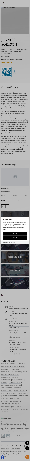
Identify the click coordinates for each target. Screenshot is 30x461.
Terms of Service (12, 242)
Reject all (15, 238)
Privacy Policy (5, 242)
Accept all (15, 234)
